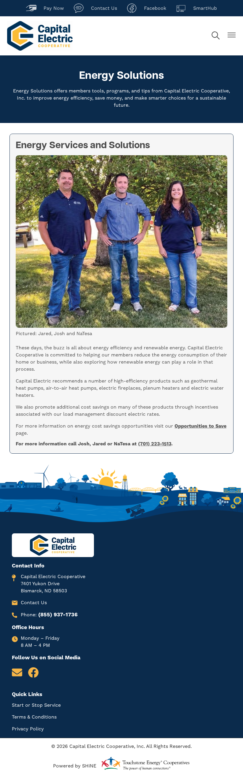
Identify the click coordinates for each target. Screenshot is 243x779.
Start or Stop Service (36, 705)
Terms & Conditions (34, 717)
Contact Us (95, 7)
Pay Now (45, 7)
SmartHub (196, 7)
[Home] (40, 36)
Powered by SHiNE (74, 766)
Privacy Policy (28, 729)
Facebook (146, 7)
